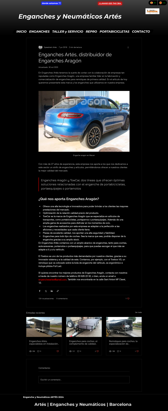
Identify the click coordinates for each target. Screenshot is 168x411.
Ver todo (138, 312)
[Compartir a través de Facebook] (39, 291)
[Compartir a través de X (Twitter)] (46, 291)
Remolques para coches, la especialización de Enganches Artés (123, 342)
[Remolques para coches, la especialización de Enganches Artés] (124, 327)
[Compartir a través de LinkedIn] (52, 291)
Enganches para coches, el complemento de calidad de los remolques (83, 342)
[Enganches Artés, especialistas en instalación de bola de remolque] (44, 327)
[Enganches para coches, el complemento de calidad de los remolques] (84, 327)
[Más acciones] (128, 47)
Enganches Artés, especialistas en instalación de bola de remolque (43, 342)
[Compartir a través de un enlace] (58, 291)
